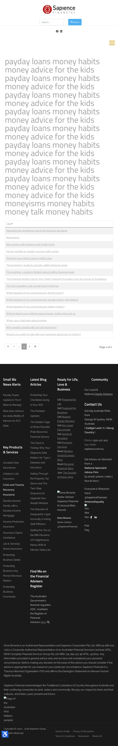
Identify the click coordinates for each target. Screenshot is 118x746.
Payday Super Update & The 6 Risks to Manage (12, 400)
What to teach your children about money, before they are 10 (41, 313)
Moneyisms (12, 237)
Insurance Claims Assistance (13, 535)
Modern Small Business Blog (66, 455)
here (43, 622)
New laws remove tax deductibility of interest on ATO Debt (13, 418)
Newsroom (83, 736)
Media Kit (97, 736)
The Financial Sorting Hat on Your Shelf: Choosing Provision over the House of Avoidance (56, 279)
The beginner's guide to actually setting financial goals (36, 265)
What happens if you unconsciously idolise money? (35, 306)
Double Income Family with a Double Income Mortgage (12, 508)
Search (76, 22)
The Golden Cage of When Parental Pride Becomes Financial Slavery (40, 429)
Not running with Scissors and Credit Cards (30, 244)
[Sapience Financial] (59, 9)
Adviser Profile (62, 731)
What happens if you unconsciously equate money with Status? (42, 299)
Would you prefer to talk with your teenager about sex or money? (43, 334)
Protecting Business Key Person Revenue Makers (12, 573)
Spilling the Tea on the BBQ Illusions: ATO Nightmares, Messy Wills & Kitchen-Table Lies (40, 540)
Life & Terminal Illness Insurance (12, 546)
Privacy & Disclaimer (83, 731)
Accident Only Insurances (11, 465)
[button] (112, 43)
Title (8, 223)
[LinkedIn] (61, 31)
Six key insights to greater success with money (32, 251)
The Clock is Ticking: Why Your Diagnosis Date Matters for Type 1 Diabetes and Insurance (40, 455)
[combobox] (51, 22)
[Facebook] (57, 31)
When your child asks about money (26, 320)
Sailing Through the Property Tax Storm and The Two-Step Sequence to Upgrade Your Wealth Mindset (39, 488)
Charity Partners (103, 394)
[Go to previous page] (14, 347)
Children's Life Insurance (11, 476)
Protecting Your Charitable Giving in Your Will (39, 400)
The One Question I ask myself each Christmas (32, 286)
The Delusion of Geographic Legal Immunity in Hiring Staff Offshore (40, 516)
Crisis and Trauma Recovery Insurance (13, 489)
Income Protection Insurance (13, 524)
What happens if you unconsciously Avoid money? (35, 292)
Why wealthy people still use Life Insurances (31, 327)
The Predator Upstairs (37, 413)
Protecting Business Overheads (9, 591)
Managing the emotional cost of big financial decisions (36, 230)
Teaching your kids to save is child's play (29, 258)
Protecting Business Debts (11, 557)
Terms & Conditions (65, 736)
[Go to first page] (8, 347)
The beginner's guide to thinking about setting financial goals (40, 272)
